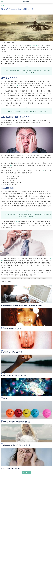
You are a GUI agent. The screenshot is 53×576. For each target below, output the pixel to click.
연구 (44, 170)
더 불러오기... (26, 472)
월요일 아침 (33, 45)
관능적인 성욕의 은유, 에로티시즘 (11, 352)
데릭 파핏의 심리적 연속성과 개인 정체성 (13, 375)
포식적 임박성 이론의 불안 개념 (10, 468)
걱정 (17, 55)
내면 (16, 85)
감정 (2, 420)
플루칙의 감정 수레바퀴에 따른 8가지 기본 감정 (15, 422)
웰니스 (2, 327)
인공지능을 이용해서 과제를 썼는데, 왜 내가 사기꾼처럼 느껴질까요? (22, 305)
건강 (10, 165)
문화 (2, 443)
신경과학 (2, 303)
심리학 (2, 5)
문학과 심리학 (3, 373)
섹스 (2, 350)
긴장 (17, 221)
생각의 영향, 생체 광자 (8, 398)
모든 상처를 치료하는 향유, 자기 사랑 (12, 329)
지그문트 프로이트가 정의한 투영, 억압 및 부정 (15, 445)
